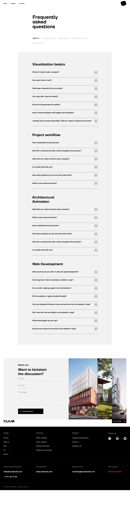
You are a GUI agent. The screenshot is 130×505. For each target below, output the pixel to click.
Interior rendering (41, 442)
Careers (6, 454)
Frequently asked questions (80, 438)
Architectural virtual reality (44, 450)
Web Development (38, 43)
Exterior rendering (41, 438)
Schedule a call (76, 446)
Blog (5, 446)
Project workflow (63, 38)
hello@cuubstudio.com (13, 471)
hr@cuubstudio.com (44, 471)
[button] (65, 72)
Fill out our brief (114, 471)
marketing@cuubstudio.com (83, 471)
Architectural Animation (79, 38)
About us (6, 442)
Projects (6, 438)
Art (4, 450)
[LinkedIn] (117, 438)
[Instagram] (109, 438)
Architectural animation (43, 446)
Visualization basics (48, 38)
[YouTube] (125, 438)
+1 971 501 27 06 (10, 476)
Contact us (75, 442)
